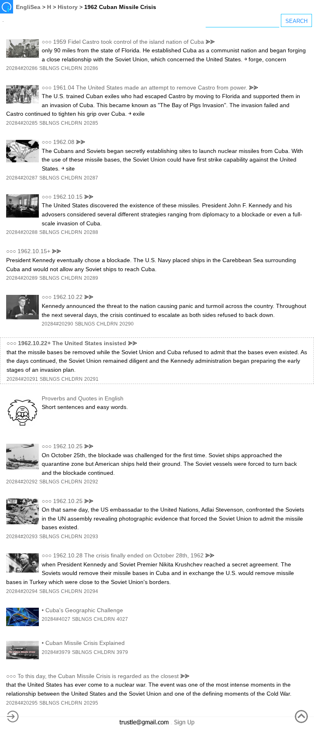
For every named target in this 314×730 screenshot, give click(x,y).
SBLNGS (49, 68)
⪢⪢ (210, 41)
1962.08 (63, 142)
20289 (91, 278)
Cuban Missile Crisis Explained (85, 643)
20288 (91, 232)
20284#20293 (22, 536)
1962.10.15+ (34, 251)
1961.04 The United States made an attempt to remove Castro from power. (150, 87)
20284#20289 (22, 278)
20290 (126, 323)
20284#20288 (22, 232)
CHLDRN (71, 68)
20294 (91, 591)
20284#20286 (22, 68)
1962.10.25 (68, 446)
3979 (122, 652)
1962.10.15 (68, 196)
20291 (91, 379)
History (68, 7)
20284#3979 (56, 652)
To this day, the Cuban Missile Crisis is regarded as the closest (98, 676)
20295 (91, 703)
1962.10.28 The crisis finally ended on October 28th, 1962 (128, 555)
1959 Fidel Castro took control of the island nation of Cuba (128, 41)
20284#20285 (22, 123)
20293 (91, 536)
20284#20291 (22, 379)
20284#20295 (22, 703)
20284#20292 (22, 481)
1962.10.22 (68, 297)
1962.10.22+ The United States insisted (72, 343)
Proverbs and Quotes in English (82, 398)
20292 (91, 481)
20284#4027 (56, 619)
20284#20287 (22, 177)
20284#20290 (57, 323)
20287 (91, 177)
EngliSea (28, 7)
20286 (91, 68)
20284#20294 (22, 591)
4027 (122, 619)
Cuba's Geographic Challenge (84, 610)
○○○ (47, 41)
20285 (91, 123)
